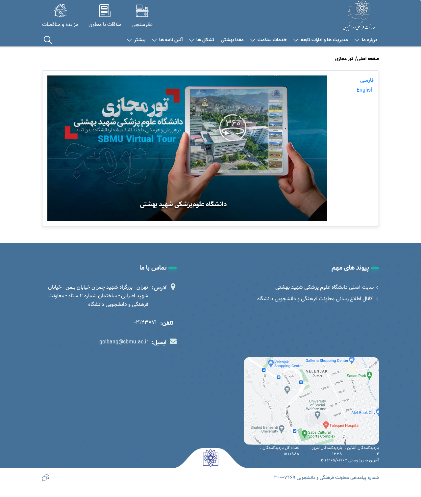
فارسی (367, 80)
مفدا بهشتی (232, 40)
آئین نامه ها (171, 40)
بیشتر (139, 40)
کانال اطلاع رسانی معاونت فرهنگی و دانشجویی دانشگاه (315, 299)
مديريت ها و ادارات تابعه (324, 40)
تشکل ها (205, 40)
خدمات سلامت (272, 40)
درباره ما (369, 40)
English (365, 90)
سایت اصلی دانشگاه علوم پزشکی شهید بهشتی (324, 287)
